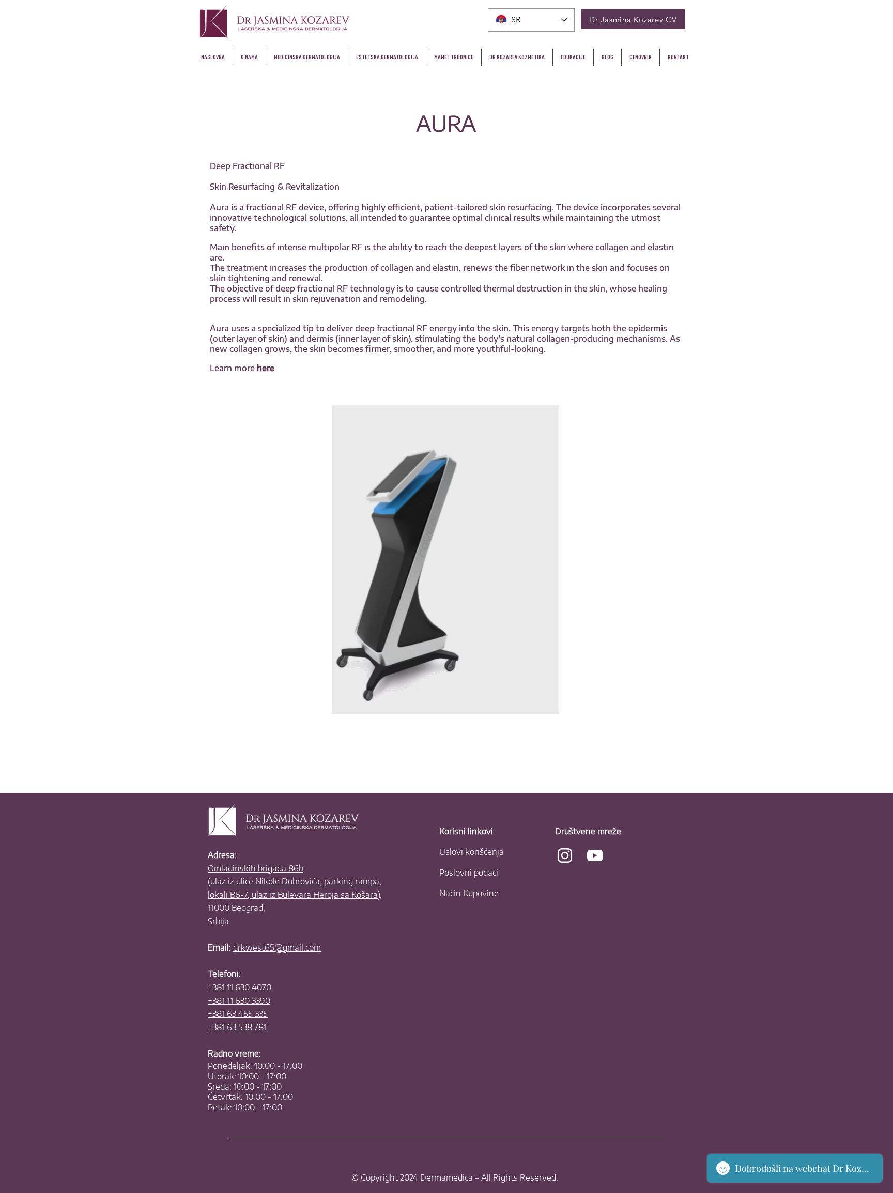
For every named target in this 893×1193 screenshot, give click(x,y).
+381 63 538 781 (237, 1027)
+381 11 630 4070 (239, 987)
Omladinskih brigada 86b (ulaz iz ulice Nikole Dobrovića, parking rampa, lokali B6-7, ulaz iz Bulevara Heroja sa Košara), (295, 881)
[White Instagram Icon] (565, 855)
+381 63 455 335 (238, 1013)
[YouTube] (595, 855)
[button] (517, 57)
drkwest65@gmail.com (277, 947)
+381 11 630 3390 (239, 1001)
